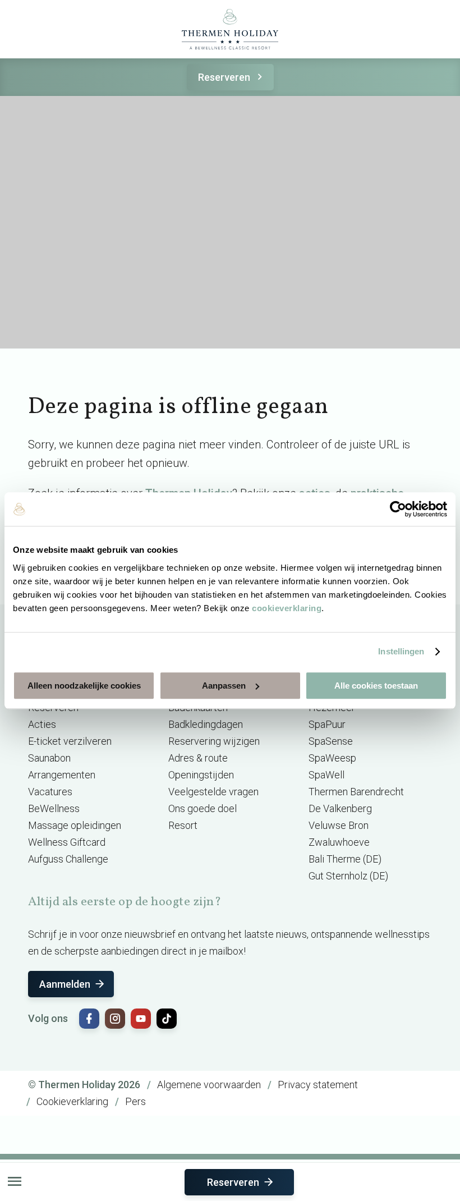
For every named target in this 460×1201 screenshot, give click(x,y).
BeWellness (54, 808)
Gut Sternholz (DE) (348, 876)
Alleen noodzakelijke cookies (84, 685)
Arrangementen (61, 775)
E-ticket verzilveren (70, 741)
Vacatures (50, 791)
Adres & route (198, 758)
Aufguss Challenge (68, 859)
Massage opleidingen (74, 825)
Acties (42, 724)
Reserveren (224, 77)
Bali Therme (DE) (345, 859)
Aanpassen (224, 685)
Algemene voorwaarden (209, 1084)
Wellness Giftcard (66, 842)
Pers (135, 1101)
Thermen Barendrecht (356, 791)
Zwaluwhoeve (339, 842)
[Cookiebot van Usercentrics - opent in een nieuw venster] (398, 509)
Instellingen (401, 651)
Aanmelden (64, 984)
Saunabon (49, 758)
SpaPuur (327, 724)
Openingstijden (201, 775)
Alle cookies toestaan (376, 685)
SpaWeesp (332, 758)
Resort (182, 825)
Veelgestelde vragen (213, 791)
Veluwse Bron (339, 825)
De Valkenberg (340, 808)
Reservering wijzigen (214, 741)
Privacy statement (318, 1084)
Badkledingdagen (205, 724)
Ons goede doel (202, 808)
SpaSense (331, 741)
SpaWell (326, 775)
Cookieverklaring (72, 1101)
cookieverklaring (286, 608)
